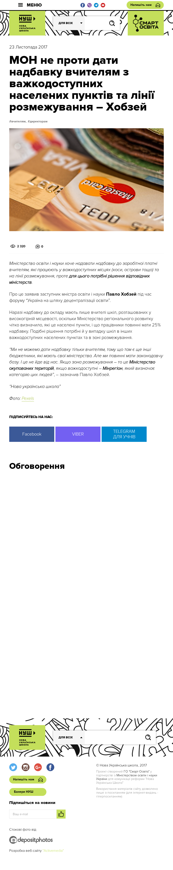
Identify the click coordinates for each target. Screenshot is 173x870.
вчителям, (19, 121)
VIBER (78, 434)
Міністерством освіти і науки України (126, 777)
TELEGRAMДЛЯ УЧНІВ (124, 434)
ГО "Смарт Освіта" (136, 771)
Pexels (28, 398)
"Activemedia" (53, 850)
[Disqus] (86, 534)
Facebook (31, 434)
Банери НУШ (23, 792)
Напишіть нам (141, 5)
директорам (39, 121)
